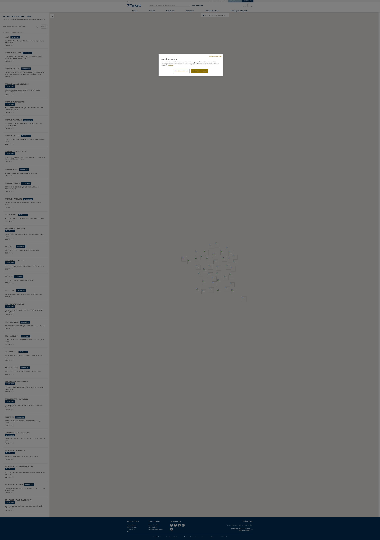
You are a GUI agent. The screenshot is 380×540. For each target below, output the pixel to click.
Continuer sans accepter (215, 56)
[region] (191, 65)
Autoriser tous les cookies (199, 71)
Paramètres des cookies (182, 71)
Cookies (170, 65)
